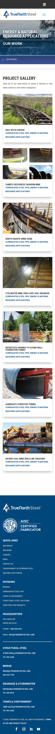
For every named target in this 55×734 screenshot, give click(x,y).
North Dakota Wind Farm (19, 239)
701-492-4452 (8, 710)
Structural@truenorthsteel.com (19, 653)
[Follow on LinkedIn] (31, 729)
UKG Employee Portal (12, 573)
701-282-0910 (8, 693)
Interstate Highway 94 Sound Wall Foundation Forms (24, 348)
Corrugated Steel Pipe (17, 133)
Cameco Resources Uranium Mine (23, 184)
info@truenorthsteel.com (21, 635)
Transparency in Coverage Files (18, 568)
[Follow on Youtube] (38, 729)
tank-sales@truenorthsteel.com (19, 707)
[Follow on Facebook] (16, 729)
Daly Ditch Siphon (15, 130)
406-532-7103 (8, 675)
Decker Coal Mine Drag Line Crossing (25, 458)
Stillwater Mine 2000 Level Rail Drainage (27, 293)
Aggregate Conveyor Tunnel (21, 404)
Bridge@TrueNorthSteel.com (16, 671)
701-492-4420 (8, 657)
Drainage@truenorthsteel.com (18, 689)
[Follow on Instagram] (24, 729)
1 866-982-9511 (16, 629)
